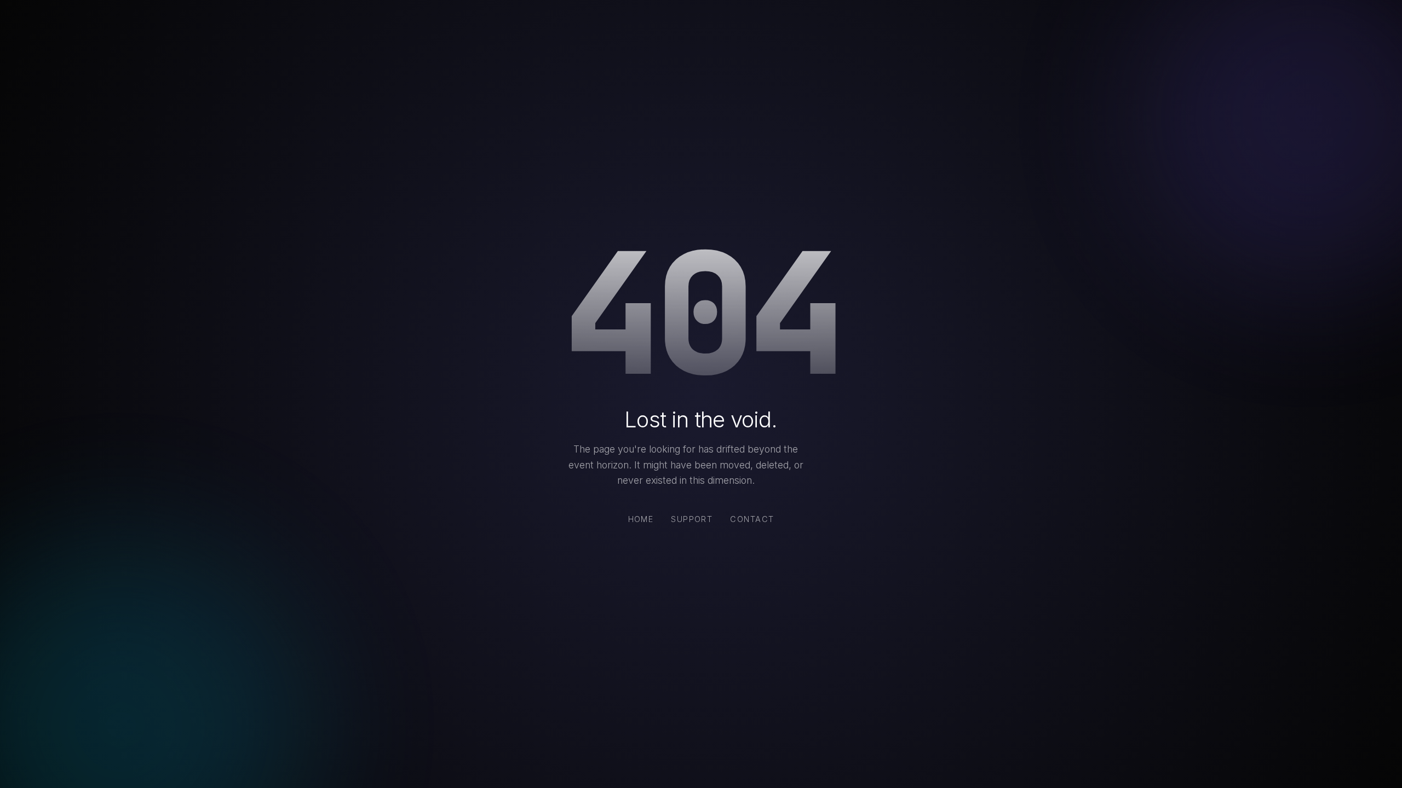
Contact (752, 519)
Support (692, 519)
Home (641, 519)
